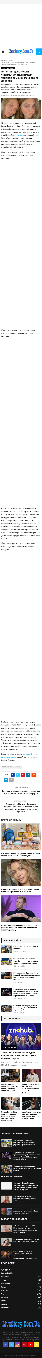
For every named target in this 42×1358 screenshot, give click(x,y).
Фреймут (17, 767)
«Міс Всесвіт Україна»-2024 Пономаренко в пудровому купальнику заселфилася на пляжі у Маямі (25, 1229)
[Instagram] (17, 1344)
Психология (5, 1308)
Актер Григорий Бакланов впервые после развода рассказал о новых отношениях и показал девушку (19, 927)
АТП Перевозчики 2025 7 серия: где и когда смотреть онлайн (26, 1240)
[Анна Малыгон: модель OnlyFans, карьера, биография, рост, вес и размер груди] (31, 1103)
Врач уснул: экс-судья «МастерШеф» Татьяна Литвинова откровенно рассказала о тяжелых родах (25, 1255)
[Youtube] (30, 1344)
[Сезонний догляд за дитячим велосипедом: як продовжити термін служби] (6, 1008)
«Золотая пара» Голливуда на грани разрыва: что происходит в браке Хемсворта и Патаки (27, 1211)
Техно (3, 1301)
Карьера (4, 1297)
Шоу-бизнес (10, 68)
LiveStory (20, 135)
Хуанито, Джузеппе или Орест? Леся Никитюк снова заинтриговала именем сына (20, 890)
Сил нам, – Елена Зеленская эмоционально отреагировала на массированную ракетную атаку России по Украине (25, 1186)
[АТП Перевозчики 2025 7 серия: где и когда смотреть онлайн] (6, 1242)
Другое (4, 1273)
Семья (3, 68)
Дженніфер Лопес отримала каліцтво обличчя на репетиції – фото (25, 1199)
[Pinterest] (24, 1344)
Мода (3, 1294)
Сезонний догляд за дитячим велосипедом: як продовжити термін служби (25, 1008)
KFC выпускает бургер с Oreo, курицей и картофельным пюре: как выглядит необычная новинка (26, 976)
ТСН (38, 135)
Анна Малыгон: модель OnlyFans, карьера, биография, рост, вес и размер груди (31, 1115)
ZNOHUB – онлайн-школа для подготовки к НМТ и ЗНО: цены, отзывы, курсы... (19, 1055)
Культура (4, 1270)
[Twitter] (11, 1344)
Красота (4, 1290)
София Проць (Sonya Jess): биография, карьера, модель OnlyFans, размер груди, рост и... (9, 1116)
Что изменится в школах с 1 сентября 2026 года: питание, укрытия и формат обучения (25, 961)
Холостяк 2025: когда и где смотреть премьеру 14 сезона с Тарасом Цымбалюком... (31, 1088)
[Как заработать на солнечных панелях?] (6, 949)
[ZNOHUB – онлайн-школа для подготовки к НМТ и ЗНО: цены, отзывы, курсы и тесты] (21, 1036)
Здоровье (5, 1277)
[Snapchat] (36, 1344)
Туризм (4, 1304)
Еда (5, 1280)
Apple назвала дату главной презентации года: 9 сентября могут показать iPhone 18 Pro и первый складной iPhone (25, 992)
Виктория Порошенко (10, 95)
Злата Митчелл (7, 767)
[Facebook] (5, 1344)
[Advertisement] (21, 26)
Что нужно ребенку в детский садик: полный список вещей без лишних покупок (20, 854)
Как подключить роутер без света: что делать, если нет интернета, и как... (10, 1087)
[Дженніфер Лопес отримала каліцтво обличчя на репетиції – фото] (6, 1199)
